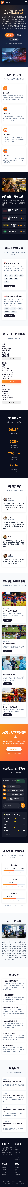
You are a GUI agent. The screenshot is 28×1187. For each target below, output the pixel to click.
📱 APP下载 (14, 39)
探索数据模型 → (9, 315)
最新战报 (17, 1159)
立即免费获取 (14, 749)
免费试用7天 (10, 35)
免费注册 (4, 1167)
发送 (22, 805)
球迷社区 (17, 1157)
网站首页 (17, 1147)
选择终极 (11, 402)
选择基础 (11, 358)
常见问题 (4, 1174)
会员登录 (4, 1170)
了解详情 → (7, 683)
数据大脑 (17, 1152)
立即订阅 (11, 381)
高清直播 (17, 1150)
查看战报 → (7, 620)
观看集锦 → (7, 651)
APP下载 (4, 1172)
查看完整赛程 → (9, 286)
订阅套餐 (17, 1154)
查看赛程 (19, 35)
